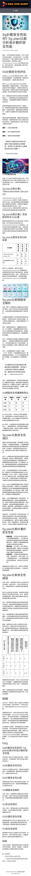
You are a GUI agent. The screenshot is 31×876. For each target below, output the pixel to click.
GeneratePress (15, 873)
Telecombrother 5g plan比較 (11, 63)
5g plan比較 (10, 76)
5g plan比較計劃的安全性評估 (14, 84)
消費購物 (7, 854)
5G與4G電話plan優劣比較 (12, 856)
